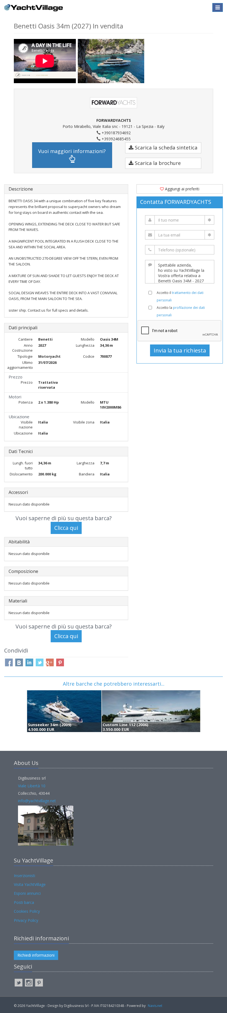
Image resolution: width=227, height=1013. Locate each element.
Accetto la (181, 311)
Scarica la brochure (157, 163)
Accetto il (180, 296)
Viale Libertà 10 (31, 785)
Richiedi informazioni (36, 955)
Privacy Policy (26, 920)
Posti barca (24, 902)
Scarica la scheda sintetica (165, 147)
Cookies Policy (27, 911)
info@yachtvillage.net (37, 800)
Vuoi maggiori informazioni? (72, 151)
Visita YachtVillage (30, 884)
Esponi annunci (27, 893)
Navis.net (155, 1005)
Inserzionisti (24, 875)
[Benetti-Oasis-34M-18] (111, 61)
